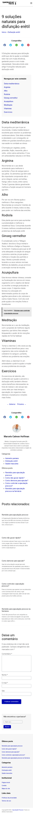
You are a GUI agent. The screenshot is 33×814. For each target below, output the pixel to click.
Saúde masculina (11, 464)
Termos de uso (6, 801)
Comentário (7, 654)
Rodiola (7, 94)
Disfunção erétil (14, 32)
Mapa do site (6, 788)
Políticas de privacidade (9, 798)
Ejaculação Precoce (17, 810)
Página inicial (6, 782)
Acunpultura (8, 101)
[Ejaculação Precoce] (9, 3)
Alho (5, 91)
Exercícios (8, 112)
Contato (4, 785)
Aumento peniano (12, 458)
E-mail (5, 683)
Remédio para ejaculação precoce (12, 746)
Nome (5, 675)
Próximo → (21, 404)
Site (3, 691)
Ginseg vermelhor (11, 98)
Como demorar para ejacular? (16, 480)
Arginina (7, 87)
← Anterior (11, 404)
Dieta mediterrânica (11, 84)
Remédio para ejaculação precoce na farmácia (16, 758)
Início (4, 32)
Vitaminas (8, 108)
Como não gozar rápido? (14, 478)
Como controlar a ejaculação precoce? (13, 755)
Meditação (8, 105)
